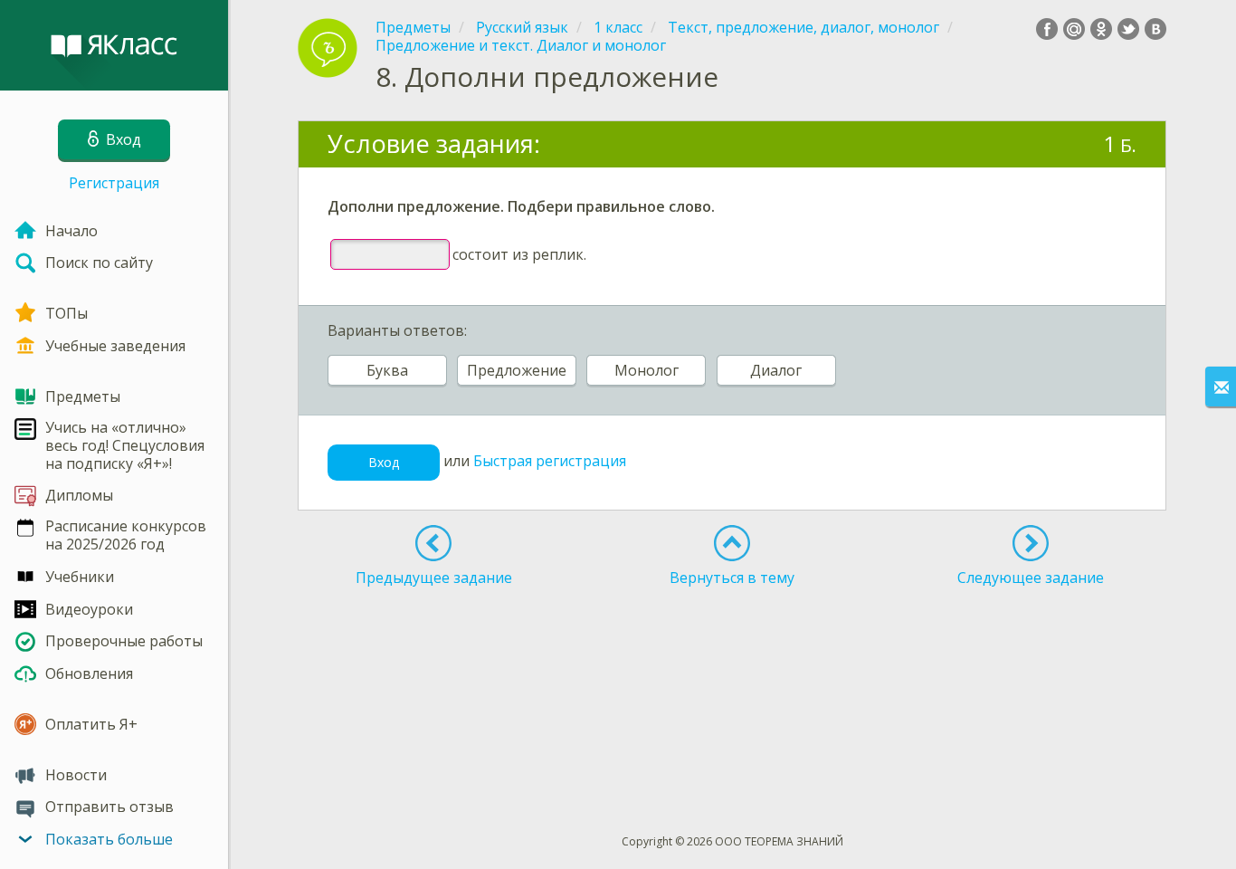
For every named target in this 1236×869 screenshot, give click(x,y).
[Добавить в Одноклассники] (1101, 29)
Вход (383, 462)
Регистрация (114, 183)
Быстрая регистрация (549, 461)
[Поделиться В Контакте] (1155, 29)
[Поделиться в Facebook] (1047, 29)
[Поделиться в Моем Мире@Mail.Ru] (1074, 29)
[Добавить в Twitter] (1128, 29)
